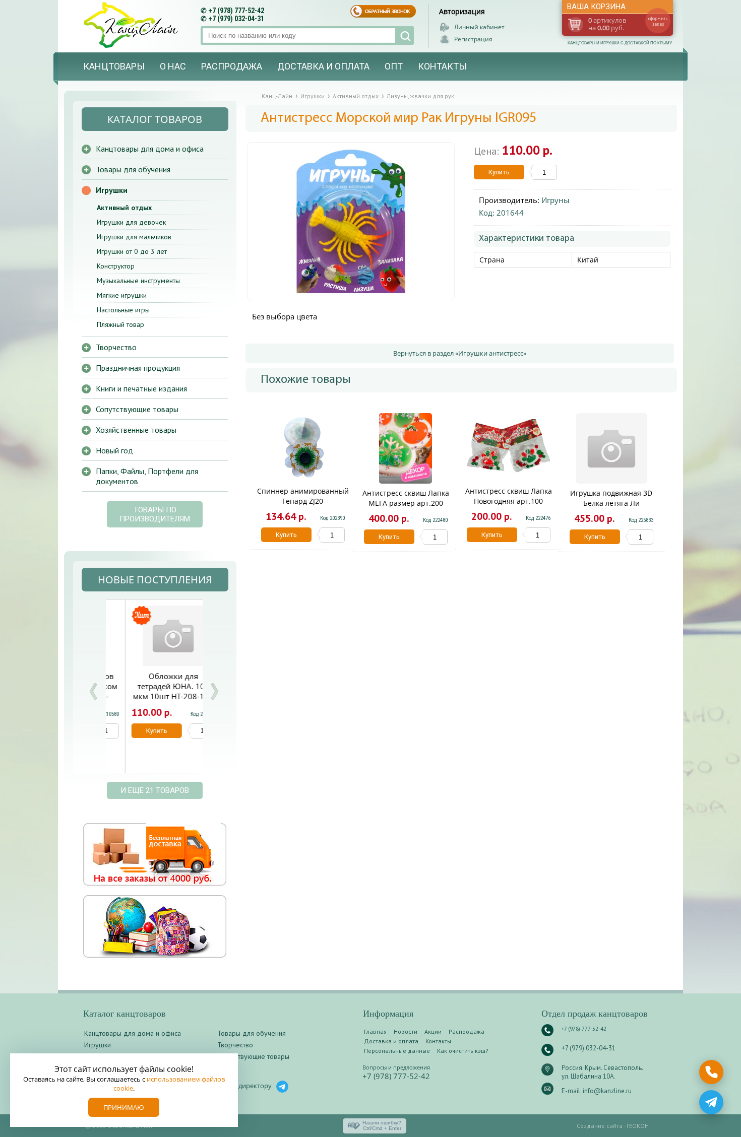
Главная (375, 1031)
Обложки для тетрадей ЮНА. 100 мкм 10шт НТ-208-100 (154, 686)
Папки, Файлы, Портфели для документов (147, 476)
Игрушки (112, 190)
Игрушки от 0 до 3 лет (132, 251)
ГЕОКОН (638, 1125)
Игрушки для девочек (131, 222)
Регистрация (473, 39)
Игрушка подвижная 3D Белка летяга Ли (611, 498)
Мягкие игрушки (122, 295)
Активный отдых (124, 207)
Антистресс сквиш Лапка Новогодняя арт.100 (508, 496)
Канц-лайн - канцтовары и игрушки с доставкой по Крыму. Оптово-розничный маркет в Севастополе (132, 25)
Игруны (555, 200)
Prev (93, 691)
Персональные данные (397, 1050)
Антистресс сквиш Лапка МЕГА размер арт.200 (405, 498)
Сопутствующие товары (137, 409)
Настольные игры (123, 309)
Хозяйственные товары (136, 430)
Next (214, 691)
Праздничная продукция (138, 368)
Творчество (116, 347)
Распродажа (231, 66)
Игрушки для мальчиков (134, 236)
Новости (405, 1031)
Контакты (442, 66)
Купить (499, 172)
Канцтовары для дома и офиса (150, 149)
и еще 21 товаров (154, 790)
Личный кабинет (479, 27)
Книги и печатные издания (141, 388)
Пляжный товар (120, 324)
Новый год (114, 450)
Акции (433, 1031)
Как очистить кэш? (462, 1050)
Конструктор (116, 266)
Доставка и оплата (323, 66)
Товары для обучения (133, 169)
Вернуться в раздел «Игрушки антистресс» (459, 353)
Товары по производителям (154, 514)
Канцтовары (114, 66)
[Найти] (404, 35)
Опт (394, 66)
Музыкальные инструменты (138, 280)
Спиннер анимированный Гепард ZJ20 (303, 496)
